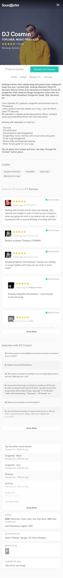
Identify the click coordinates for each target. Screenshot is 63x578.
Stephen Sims (32, 236)
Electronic (15, 519)
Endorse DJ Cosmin (13, 189)
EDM (7, 519)
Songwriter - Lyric (13, 465)
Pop (34, 519)
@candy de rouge (12, 176)
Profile (14, 77)
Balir (31, 321)
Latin (29, 519)
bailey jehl (44, 171)
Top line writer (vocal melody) (18, 446)
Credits (23, 77)
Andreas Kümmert (12, 171)
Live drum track (12, 502)
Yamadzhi (30, 171)
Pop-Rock (41, 519)
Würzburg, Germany (11, 48)
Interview (48, 77)
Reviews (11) (35, 77)
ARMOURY (31, 205)
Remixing (9, 483)
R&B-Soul (51, 519)
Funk (23, 519)
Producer (9, 474)
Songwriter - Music (13, 455)
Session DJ (10, 493)
